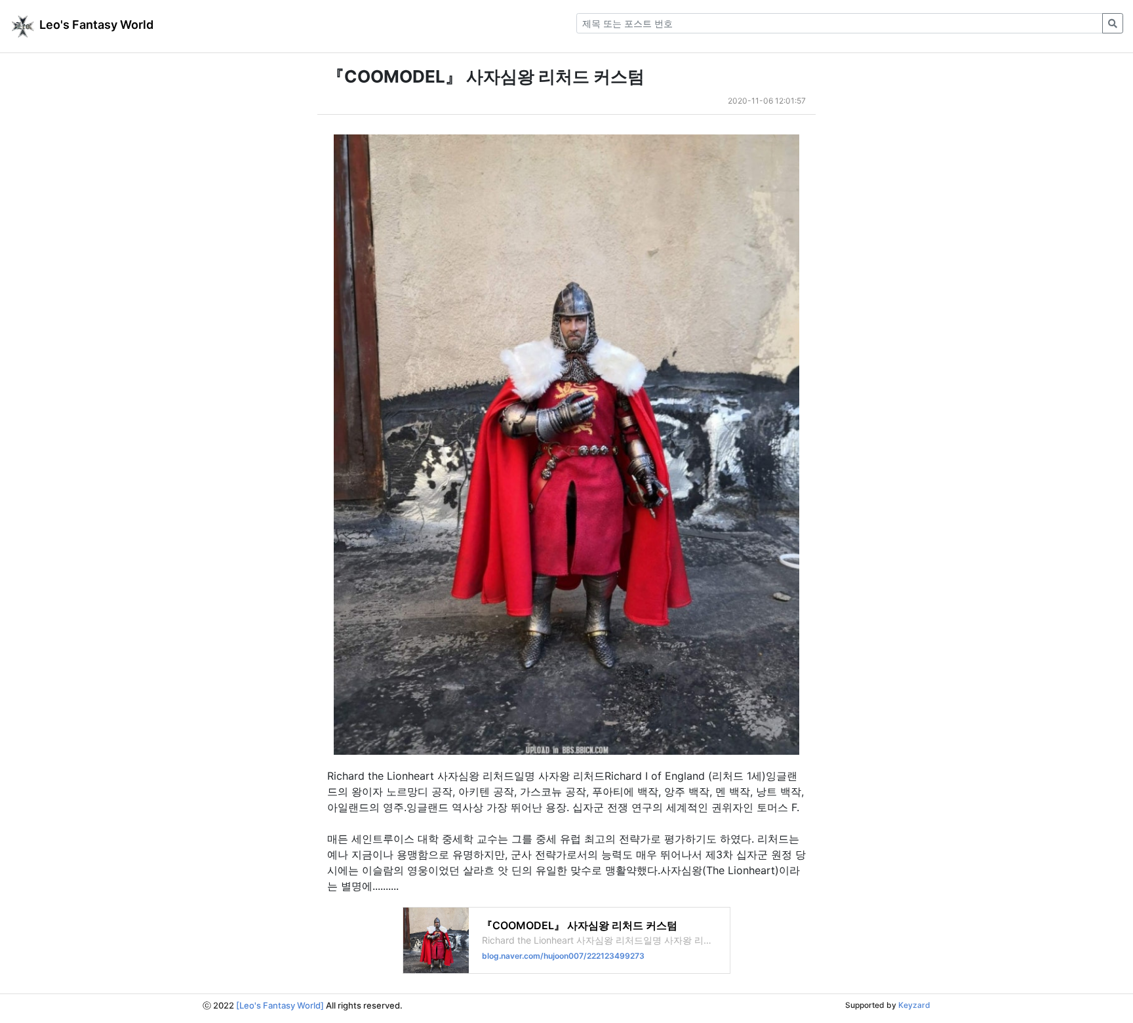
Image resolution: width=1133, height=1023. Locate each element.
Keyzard (914, 1005)
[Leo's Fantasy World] (280, 1005)
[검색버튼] (1112, 23)
